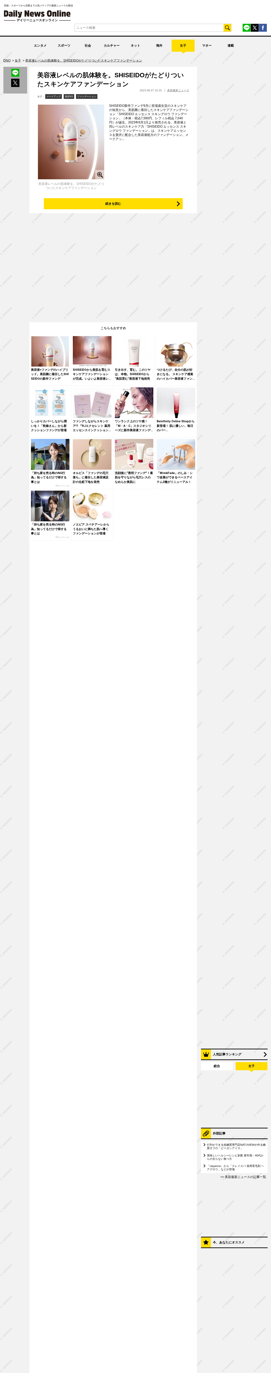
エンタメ (40, 45)
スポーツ (64, 45)
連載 (231, 45)
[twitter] (255, 28)
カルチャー (112, 45)
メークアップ (53, 96)
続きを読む (113, 203)
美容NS (69, 96)
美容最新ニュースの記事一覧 (245, 1177)
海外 (159, 45)
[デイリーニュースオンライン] (37, 14)
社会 (88, 45)
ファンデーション (86, 96)
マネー (207, 45)
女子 (183, 45)
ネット (135, 45)
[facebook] (263, 28)
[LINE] (247, 28)
